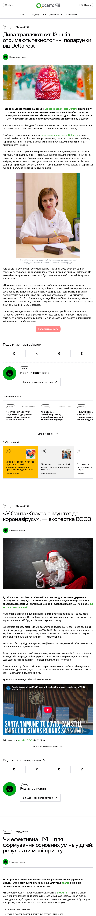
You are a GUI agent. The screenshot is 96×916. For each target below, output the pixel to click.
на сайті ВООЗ (26, 740)
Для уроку (34, 15)
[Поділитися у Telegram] (14, 353)
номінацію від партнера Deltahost (60, 135)
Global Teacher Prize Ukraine (61, 109)
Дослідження (56, 15)
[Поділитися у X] (36, 353)
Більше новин (45, 434)
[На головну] (48, 5)
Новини (22, 15)
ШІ (44, 15)
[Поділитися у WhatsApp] (81, 353)
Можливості (71, 15)
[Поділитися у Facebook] (59, 353)
